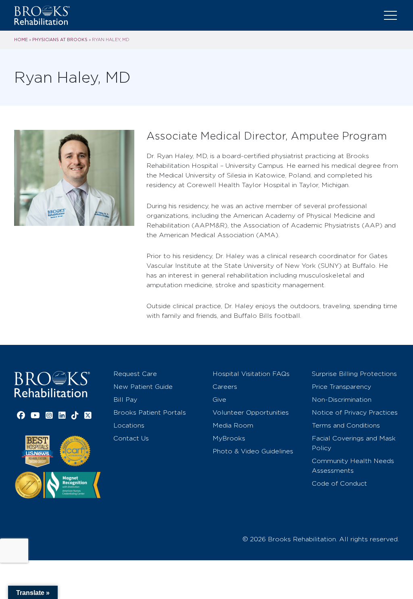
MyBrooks (229, 438)
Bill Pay (125, 399)
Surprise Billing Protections (354, 373)
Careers (225, 386)
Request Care (135, 373)
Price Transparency (341, 386)
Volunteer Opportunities (251, 412)
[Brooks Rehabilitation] (52, 384)
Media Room (233, 425)
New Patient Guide (143, 386)
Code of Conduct (339, 483)
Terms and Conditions (346, 425)
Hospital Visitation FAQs (251, 373)
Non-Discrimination (341, 399)
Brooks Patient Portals (149, 412)
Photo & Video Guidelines (253, 451)
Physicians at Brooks (60, 39)
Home (21, 39)
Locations (128, 425)
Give (219, 399)
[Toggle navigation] (390, 15)
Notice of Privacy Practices (355, 412)
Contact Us (131, 438)
